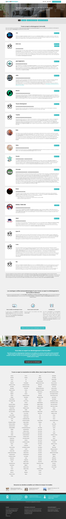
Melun (40, 375)
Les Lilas (26, 443)
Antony (12, 379)
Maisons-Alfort (26, 461)
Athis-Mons (12, 386)
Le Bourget (26, 425)
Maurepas (26, 472)
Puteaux (40, 474)
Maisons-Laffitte (26, 463)
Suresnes (54, 425)
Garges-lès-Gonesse (26, 395)
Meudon (40, 377)
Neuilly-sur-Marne (40, 404)
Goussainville (26, 404)
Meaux (26, 474)
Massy (26, 470)
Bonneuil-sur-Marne (12, 404)
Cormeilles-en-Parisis (12, 456)
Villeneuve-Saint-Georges (54, 452)
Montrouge (40, 395)
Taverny (54, 427)
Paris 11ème (40, 429)
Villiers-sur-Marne (54, 461)
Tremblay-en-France (54, 434)
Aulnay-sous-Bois (12, 390)
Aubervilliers (12, 388)
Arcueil (12, 381)
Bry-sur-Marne (12, 415)
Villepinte (54, 456)
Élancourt (11, 472)
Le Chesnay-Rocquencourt (26, 427)
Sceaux (54, 415)
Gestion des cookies (8, 513)
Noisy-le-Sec (40, 413)
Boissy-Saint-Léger (12, 400)
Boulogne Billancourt (12, 406)
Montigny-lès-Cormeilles (40, 390)
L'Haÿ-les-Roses (26, 452)
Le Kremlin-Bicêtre (26, 429)
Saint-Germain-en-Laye (54, 395)
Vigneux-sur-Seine (54, 443)
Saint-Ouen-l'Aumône (54, 404)
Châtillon (12, 429)
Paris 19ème (40, 443)
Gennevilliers (26, 397)
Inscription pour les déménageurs (33, 362)
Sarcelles (54, 409)
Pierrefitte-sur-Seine (40, 463)
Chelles (12, 434)
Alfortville (12, 377)
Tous (19, 20)
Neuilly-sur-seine (40, 406)
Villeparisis (54, 454)
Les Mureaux (26, 445)
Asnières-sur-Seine (12, 384)
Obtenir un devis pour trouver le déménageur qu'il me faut (33, 327)
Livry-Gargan (26, 456)
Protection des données (9, 512)
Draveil (12, 468)
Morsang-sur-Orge (40, 397)
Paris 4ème (40, 452)
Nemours (40, 400)
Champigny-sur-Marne (12, 422)
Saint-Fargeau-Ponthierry (54, 393)
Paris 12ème (40, 431)
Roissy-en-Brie (54, 379)
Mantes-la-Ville (26, 468)
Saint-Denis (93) (54, 390)
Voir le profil (57, 33)
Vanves (54, 438)
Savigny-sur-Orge (54, 413)
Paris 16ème (40, 438)
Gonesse (26, 402)
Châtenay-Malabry (12, 427)
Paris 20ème (40, 447)
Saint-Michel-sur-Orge (54, 402)
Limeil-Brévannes (26, 454)
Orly (40, 415)
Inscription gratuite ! (57, 1)
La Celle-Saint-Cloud (26, 418)
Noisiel (40, 409)
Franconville (26, 388)
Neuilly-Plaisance (40, 402)
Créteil (12, 461)
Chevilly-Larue (12, 438)
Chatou (12, 431)
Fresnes (26, 390)
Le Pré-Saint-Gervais (26, 438)
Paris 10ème (40, 427)
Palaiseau (40, 422)
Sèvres (54, 418)
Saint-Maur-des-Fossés (54, 400)
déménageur (24, 20)
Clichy (12, 445)
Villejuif (54, 445)
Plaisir (40, 465)
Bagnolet (12, 393)
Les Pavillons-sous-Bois (26, 447)
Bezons (12, 395)
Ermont (26, 375)
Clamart (12, 443)
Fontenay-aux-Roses (26, 384)
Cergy (12, 420)
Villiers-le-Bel (54, 459)
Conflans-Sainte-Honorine (12, 452)
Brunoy (12, 413)
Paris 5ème (40, 454)
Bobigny (12, 397)
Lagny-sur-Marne (26, 422)
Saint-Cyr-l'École (54, 388)
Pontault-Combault (40, 468)
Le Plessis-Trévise (26, 436)
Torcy (54, 431)
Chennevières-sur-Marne (12, 436)
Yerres (54, 468)
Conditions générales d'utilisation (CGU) (11, 511)
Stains (54, 422)
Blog (6, 514)
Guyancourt (26, 406)
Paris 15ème (40, 436)
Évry (26, 381)
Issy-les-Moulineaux (26, 411)
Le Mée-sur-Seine (26, 431)
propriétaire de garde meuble (42, 20)
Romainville (54, 381)
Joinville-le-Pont (26, 415)
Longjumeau (26, 459)
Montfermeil (40, 384)
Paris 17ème (40, 440)
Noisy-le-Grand (40, 411)
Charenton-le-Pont (12, 425)
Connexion (49, 1)
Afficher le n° (57, 205)
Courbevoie (12, 459)
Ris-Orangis (54, 377)
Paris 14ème (40, 434)
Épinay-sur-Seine (12, 474)
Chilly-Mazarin (12, 440)
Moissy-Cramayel (40, 381)
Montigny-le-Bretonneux (40, 388)
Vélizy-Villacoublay (54, 440)
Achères (12, 375)
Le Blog (45, 1)
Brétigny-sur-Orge (12, 409)
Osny (40, 418)
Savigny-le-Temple (54, 411)
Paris (40, 425)
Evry (26, 379)
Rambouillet (54, 375)
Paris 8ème (40, 459)
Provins (40, 472)
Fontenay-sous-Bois (26, 386)
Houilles (26, 409)
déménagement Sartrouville (28, 513)
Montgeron (40, 386)
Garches (26, 393)
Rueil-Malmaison (54, 384)
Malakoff (26, 465)
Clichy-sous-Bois (12, 447)
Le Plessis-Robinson (26, 434)
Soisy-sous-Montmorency (54, 420)
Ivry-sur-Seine (26, 413)
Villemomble (54, 447)
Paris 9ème (40, 461)
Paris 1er (40, 445)
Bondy (12, 402)
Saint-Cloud (54, 386)
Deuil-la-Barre (12, 465)
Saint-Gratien (54, 397)
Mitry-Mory (40, 379)
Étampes (26, 377)
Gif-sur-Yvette (26, 400)
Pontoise (40, 470)
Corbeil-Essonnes (12, 454)
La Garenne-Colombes (26, 420)
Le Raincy (26, 440)
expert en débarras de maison (32, 20)
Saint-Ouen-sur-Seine (54, 406)
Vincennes (54, 463)
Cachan (12, 418)
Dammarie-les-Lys (12, 463)
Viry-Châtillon (54, 465)
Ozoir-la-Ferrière (40, 420)
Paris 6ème (40, 456)
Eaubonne (12, 470)
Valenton (54, 436)
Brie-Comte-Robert (12, 411)
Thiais (54, 429)
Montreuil (40, 393)
